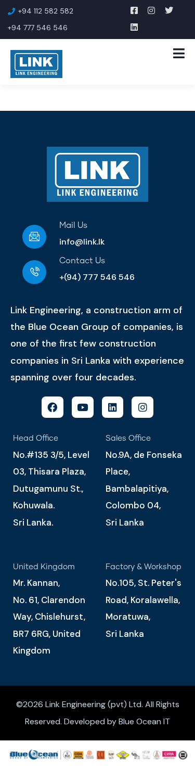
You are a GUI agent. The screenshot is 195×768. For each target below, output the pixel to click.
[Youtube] (83, 407)
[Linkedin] (113, 407)
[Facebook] (52, 407)
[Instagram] (142, 407)
